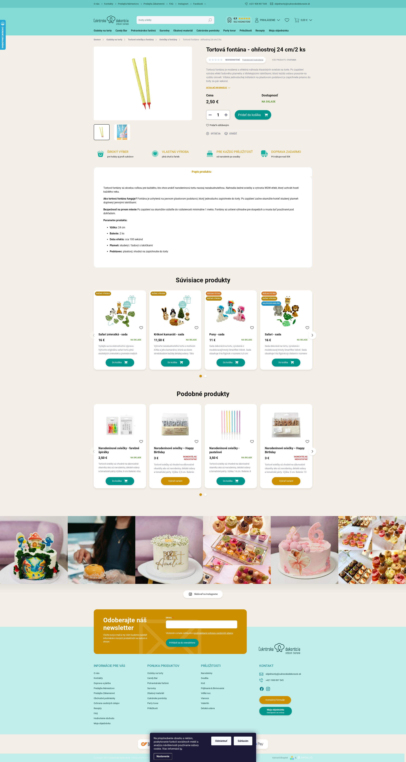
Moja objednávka (102, 723)
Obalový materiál (155, 693)
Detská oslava (208, 708)
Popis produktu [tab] (201, 171)
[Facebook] (261, 688)
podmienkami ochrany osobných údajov (213, 633)
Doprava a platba (102, 683)
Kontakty (108, 4)
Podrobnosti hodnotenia (252, 60)
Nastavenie (163, 756)
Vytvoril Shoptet (280, 757)
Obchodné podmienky (104, 698)
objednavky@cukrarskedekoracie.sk (283, 674)
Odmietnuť (221, 740)
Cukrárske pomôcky (157, 698)
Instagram (183, 4)
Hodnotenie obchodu (104, 718)
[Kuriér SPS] (147, 744)
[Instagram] (268, 688)
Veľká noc (206, 693)
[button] (200, 376)
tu (181, 748)
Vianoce (205, 698)
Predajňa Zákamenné (154, 4)
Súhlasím (243, 740)
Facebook (198, 4)
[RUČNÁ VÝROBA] (119, 311)
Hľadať (210, 20)
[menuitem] (104, 30)
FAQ (171, 4)
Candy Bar (152, 678)
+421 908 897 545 (275, 680)
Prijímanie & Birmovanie (212, 688)
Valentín (205, 703)
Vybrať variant (175, 481)
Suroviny (151, 688)
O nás (96, 4)
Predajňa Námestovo (128, 4)
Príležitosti (152, 708)
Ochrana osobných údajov (107, 703)
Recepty (98, 708)
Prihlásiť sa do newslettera (182, 642)
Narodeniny (206, 673)
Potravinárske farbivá (158, 683)
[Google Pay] (258, 744)
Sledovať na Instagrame (206, 594)
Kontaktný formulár (275, 700)
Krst (203, 683)
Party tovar (152, 703)
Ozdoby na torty (155, 673)
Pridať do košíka (249, 115)
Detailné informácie (216, 88)
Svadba (204, 678)
